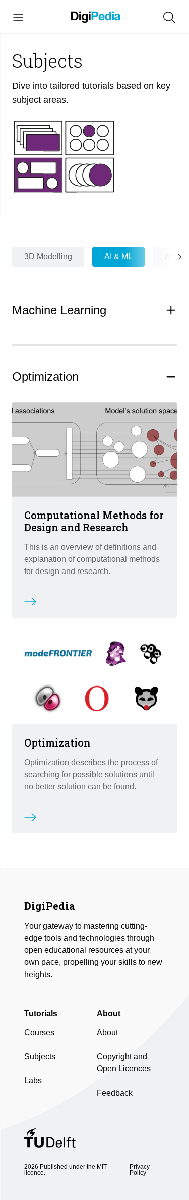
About (107, 1032)
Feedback (115, 1093)
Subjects (39, 1056)
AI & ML (118, 256)
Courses (39, 1032)
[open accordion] (171, 310)
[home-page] (96, 17)
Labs (33, 1080)
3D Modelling (48, 256)
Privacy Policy (140, 1170)
